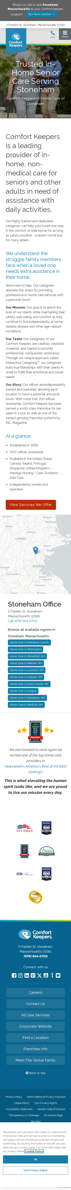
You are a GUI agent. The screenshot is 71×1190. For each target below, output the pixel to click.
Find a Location (35, 1038)
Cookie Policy (21, 1102)
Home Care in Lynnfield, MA (26, 670)
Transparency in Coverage (24, 1115)
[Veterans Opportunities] (24, 832)
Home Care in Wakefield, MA (27, 656)
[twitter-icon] (39, 976)
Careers (35, 992)
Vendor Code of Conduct (51, 1109)
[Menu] (65, 35)
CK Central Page (53, 1115)
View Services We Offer (31, 505)
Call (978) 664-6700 (22, 621)
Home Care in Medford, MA (26, 704)
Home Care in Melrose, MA (26, 663)
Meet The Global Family (36, 1060)
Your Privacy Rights (45, 1102)
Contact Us (35, 1004)
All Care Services (35, 1015)
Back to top (37, 1073)
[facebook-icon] (14, 975)
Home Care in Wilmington (25, 649)
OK (35, 1159)
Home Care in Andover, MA (26, 677)
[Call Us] (53, 35)
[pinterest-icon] (33, 975)
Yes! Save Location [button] (40, 14)
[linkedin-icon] (26, 975)
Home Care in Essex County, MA (29, 683)
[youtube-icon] (46, 975)
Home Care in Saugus (23, 690)
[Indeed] (52, 976)
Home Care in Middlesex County (29, 642)
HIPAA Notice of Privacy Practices (46, 1096)
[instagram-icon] (20, 975)
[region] (35, 1154)
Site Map (36, 1121)
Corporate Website (35, 1026)
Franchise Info (35, 1049)
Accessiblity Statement (19, 1109)
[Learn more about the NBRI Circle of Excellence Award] (35, 902)
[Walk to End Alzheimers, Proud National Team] (24, 875)
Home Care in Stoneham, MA (27, 697)
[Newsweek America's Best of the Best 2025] (24, 857)
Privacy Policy (14, 1096)
